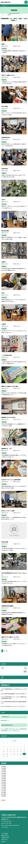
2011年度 (3, 792)
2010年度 (3, 794)
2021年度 (3, 775)
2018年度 (3, 780)
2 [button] (4, 650)
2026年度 (3, 766)
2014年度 (3, 787)
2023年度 (3, 771)
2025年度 (3, 768)
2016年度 (3, 784)
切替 (25, 671)
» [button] (7, 650)
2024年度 (3, 770)
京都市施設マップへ (5, 720)
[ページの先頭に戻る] (26, 842)
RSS (4, 800)
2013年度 (3, 789)
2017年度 (3, 782)
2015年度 (3, 785)
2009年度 (3, 796)
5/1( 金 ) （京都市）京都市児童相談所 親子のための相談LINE (13, 693)
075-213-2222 (7, 821)
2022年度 (3, 773)
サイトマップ (5, 827)
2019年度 (3, 778)
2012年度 (3, 791)
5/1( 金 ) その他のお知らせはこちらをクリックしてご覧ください (13, 706)
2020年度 (3, 777)
